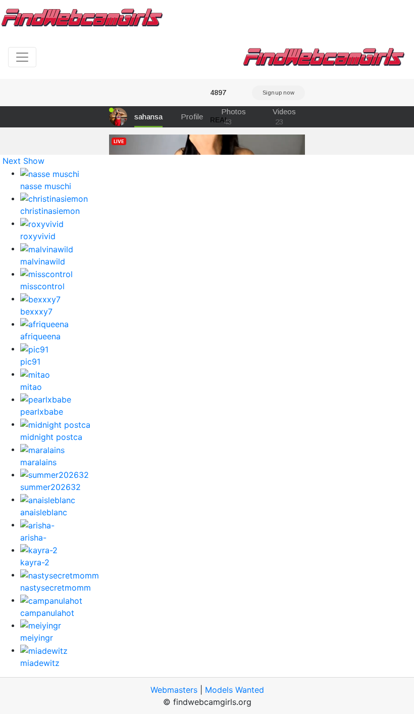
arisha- (33, 537)
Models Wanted (234, 690)
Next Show (23, 161)
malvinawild (42, 261)
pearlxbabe (41, 412)
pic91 (30, 361)
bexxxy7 (36, 311)
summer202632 (50, 487)
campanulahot (47, 613)
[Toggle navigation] (22, 57)
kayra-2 (34, 562)
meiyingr (36, 638)
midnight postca (51, 437)
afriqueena (40, 336)
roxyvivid (38, 236)
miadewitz (40, 663)
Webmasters (173, 690)
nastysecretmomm (55, 588)
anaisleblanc (43, 512)
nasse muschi (45, 186)
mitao (31, 387)
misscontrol (42, 286)
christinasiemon (50, 211)
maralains (38, 462)
